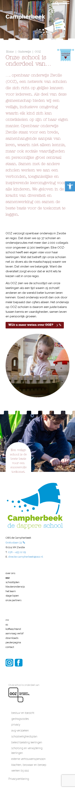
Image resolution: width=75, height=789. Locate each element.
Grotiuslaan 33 (14, 542)
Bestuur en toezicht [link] (22, 713)
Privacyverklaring (19, 779)
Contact (10, 647)
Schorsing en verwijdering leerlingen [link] (26, 750)
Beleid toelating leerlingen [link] (26, 742)
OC (7, 624)
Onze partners (13, 600)
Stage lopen (12, 595)
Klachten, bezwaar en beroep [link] (28, 765)
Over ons (10, 573)
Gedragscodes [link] (20, 719)
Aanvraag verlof (14, 633)
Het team (11, 591)
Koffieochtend (13, 629)
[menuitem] (55, 0)
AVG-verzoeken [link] (20, 730)
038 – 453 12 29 (17, 552)
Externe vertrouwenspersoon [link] (28, 759)
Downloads (12, 638)
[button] (70, 186)
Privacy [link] (15, 724)
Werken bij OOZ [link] (20, 770)
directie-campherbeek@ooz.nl (25, 556)
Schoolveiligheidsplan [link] (24, 736)
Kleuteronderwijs (15, 586)
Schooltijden (12, 582)
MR (7, 620)
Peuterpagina (13, 642)
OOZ (8, 577)
